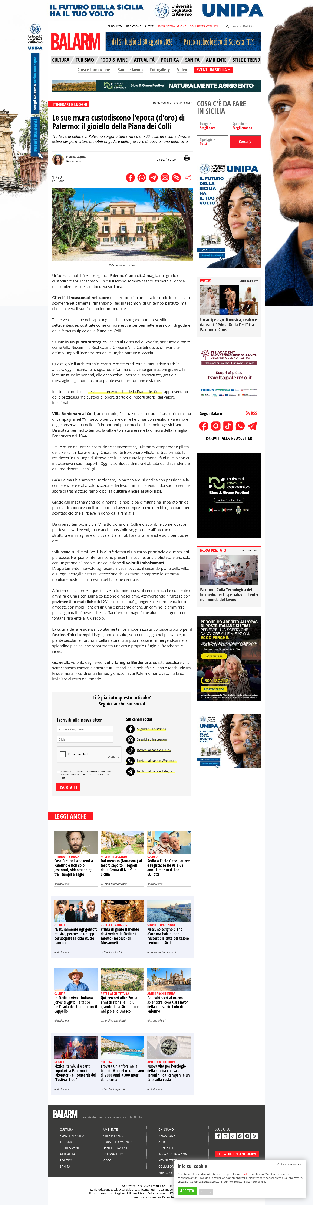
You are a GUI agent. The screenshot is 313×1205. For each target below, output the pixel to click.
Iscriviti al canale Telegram (156, 771)
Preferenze (206, 1192)
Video (182, 69)
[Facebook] (130, 729)
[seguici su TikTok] (233, 1136)
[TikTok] (130, 750)
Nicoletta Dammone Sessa (165, 952)
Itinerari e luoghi (183, 102)
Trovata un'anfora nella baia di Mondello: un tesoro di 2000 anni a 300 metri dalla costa (122, 1072)
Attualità (67, 1154)
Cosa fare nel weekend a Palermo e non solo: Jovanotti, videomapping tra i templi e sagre (73, 867)
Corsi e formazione (94, 69)
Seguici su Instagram (152, 739)
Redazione (63, 884)
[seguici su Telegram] (247, 1136)
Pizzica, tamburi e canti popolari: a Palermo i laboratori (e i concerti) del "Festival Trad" (75, 1072)
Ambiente (110, 1129)
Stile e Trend (113, 1136)
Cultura (166, 102)
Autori (163, 1142)
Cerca (243, 141)
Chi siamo (166, 1129)
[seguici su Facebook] (218, 1136)
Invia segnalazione (173, 1154)
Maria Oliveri (157, 1020)
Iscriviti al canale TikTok (154, 750)
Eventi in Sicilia (72, 1136)
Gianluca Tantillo (113, 952)
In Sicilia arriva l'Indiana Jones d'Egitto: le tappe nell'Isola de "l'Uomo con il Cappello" (75, 1004)
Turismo (66, 1142)
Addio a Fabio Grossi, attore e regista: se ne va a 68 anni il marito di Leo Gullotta (168, 867)
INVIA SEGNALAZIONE (172, 26)
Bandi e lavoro (130, 69)
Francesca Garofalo (115, 884)
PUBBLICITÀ (115, 26)
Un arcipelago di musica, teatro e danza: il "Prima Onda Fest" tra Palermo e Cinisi (228, 324)
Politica (66, 1160)
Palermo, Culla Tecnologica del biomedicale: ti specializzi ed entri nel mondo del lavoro (229, 594)
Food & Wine (70, 1148)
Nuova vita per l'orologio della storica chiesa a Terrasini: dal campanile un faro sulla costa (168, 1072)
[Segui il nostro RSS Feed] (254, 1136)
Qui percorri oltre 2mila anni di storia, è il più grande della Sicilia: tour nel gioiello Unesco (120, 1004)
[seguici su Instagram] (225, 1136)
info (246, 1174)
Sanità (65, 1166)
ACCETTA (187, 1191)
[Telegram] (130, 771)
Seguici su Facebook (151, 729)
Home (156, 102)
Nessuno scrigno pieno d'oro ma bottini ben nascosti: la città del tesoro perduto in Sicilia (168, 936)
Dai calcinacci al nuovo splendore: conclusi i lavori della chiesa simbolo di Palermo (168, 1004)
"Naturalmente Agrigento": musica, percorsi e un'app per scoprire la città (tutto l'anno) (75, 936)
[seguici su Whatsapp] (240, 1136)
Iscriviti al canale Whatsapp (157, 760)
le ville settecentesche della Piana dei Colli (125, 391)
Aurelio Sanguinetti (115, 1020)
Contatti (165, 1148)
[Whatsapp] (130, 760)
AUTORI (150, 26)
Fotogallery (160, 69)
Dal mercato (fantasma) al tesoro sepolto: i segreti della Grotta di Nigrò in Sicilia (121, 867)
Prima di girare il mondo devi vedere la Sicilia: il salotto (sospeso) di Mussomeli (120, 936)
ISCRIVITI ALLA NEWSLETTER (229, 438)
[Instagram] (130, 739)
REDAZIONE (133, 26)
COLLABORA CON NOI (204, 26)
